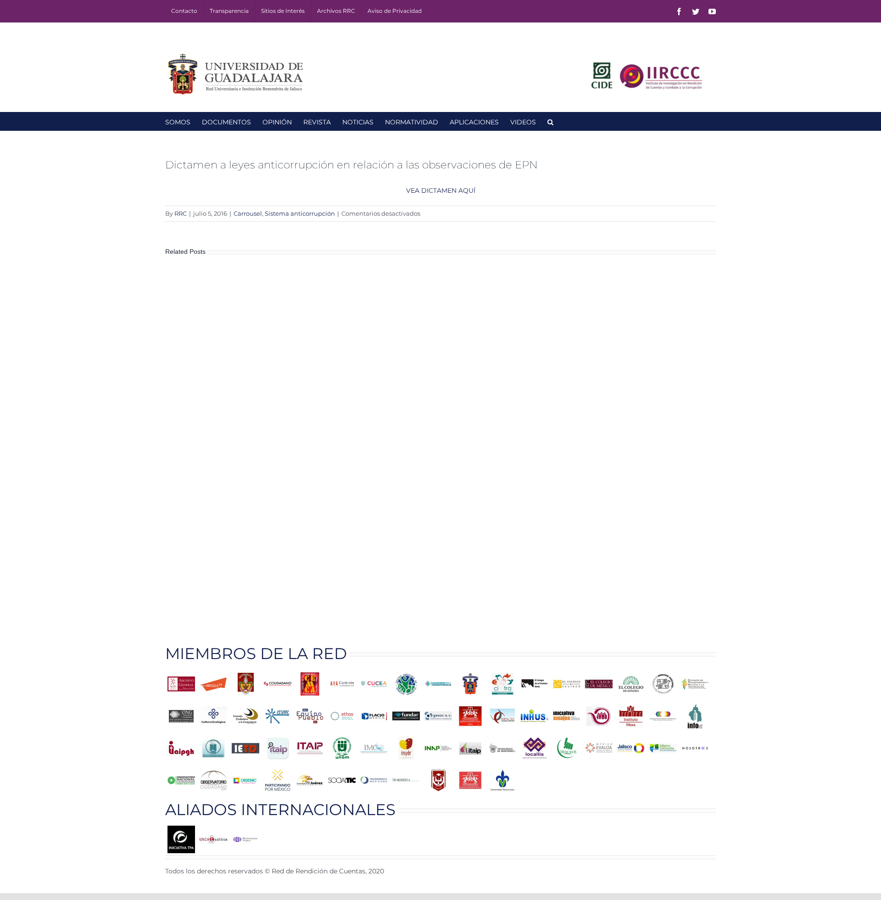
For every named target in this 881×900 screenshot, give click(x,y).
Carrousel (248, 213)
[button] (550, 121)
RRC (180, 213)
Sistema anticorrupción (300, 213)
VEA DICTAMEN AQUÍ (440, 190)
